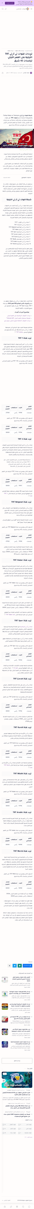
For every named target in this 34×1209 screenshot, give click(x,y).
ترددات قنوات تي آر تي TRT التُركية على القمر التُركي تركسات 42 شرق (20, 1017)
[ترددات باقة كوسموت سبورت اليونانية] (5, 994)
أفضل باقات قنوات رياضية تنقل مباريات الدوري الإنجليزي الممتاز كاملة (21, 979)
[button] (5, 9)
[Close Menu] (2, 3)
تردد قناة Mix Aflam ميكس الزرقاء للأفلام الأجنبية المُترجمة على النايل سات (18, 1107)
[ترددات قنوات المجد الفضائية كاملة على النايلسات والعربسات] (5, 1044)
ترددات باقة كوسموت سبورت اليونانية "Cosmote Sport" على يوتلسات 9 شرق (19, 992)
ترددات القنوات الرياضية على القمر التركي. (19, 316)
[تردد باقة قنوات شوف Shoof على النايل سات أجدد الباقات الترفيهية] (5, 1032)
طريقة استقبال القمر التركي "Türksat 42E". (18, 318)
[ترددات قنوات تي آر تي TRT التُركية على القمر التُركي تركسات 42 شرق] (5, 1019)
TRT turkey (19, 332)
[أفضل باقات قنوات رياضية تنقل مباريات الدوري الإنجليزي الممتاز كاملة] (5, 979)
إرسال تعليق (17, 1060)
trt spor (16, 668)
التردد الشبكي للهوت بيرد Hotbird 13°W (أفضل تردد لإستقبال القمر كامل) (16, 1093)
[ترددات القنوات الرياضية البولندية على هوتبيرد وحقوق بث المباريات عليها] (5, 1006)
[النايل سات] (17, 1103)
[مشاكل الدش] (16, 1112)
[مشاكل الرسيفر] (8, 1112)
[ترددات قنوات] (11, 1103)
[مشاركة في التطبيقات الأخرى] (9, 966)
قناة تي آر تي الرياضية (26, 627)
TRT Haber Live (10, 615)
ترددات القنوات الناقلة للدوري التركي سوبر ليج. (17, 321)
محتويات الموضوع (26, 177)
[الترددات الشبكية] (15, 1090)
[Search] (2, 9)
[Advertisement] (17, 30)
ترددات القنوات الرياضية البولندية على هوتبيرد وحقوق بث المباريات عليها (20, 1005)
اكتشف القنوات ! (9, 3)
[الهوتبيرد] (9, 1090)
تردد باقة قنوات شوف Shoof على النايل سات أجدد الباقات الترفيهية (21, 1030)
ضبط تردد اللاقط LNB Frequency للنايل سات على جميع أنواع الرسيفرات (17, 1115)
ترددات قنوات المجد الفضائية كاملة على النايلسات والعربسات (20, 1043)
